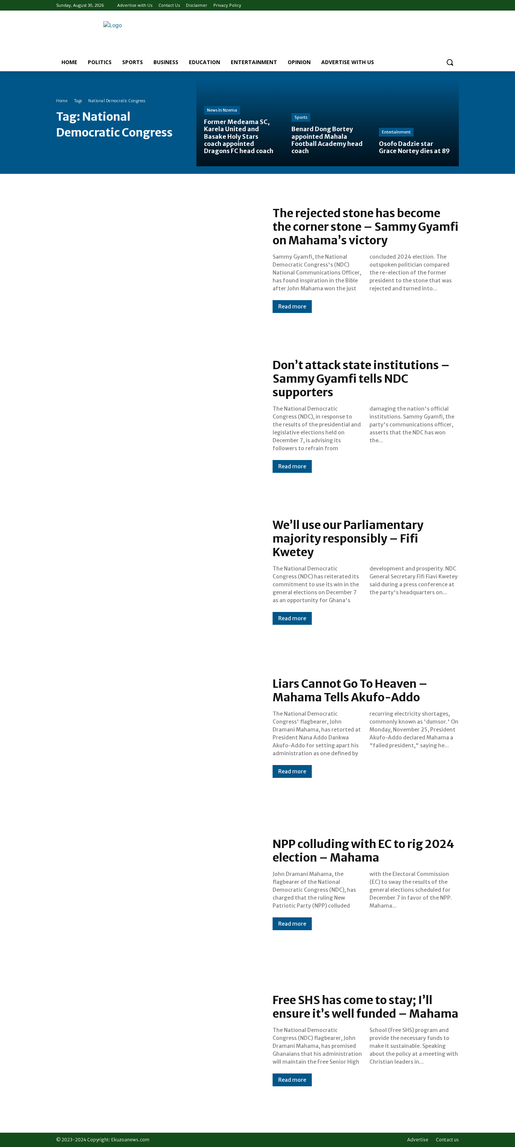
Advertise (417, 1139)
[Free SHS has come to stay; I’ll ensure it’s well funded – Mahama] (157, 1039)
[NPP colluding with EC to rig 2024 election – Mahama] (157, 883)
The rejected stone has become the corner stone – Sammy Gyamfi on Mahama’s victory (365, 226)
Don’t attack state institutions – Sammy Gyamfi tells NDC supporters (361, 378)
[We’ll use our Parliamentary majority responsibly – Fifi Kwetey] (157, 571)
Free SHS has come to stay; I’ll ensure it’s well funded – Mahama (365, 1007)
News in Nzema (222, 110)
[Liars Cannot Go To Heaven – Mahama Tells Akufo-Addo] (157, 727)
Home (61, 100)
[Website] (444, 5)
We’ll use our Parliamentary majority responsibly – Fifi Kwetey (348, 538)
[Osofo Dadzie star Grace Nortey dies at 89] (415, 122)
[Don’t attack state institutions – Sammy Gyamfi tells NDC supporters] (157, 415)
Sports (300, 117)
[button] (450, 62)
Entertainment (396, 132)
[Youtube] (454, 5)
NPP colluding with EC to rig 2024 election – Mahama (363, 851)
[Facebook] (433, 5)
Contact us (447, 1139)
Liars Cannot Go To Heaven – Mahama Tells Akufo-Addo (350, 690)
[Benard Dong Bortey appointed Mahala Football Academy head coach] (327, 122)
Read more (292, 306)
